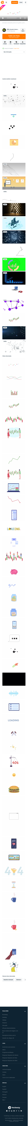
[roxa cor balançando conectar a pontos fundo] (13, 304)
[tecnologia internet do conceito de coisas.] (13, 332)
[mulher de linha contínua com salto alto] (13, 250)
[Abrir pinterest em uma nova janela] (13, 1112)
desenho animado (8, 979)
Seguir (23, 31)
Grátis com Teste (14, 36)
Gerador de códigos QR (8, 1037)
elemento (18, 979)
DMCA (3, 1049)
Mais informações (7, 51)
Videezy (4, 1019)
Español (4, 1090)
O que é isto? (16, 48)
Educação (4, 1025)
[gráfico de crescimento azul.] (13, 277)
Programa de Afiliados (7, 1052)
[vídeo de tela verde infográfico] (13, 263)
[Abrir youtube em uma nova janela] (20, 1112)
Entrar (21, 2)
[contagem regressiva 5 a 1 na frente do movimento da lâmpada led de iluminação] (13, 209)
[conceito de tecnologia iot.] (13, 345)
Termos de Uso (8, 1121)
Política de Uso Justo (13, 1122)
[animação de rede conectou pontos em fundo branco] (13, 100)
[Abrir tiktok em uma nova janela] (15, 1112)
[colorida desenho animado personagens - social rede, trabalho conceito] (13, 291)
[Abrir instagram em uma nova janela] (8, 1112)
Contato (4, 1073)
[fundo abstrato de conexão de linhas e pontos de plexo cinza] (13, 168)
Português (5, 1093)
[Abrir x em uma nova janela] (18, 1112)
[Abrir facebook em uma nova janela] (6, 1112)
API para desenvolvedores (8, 1027)
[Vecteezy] (2, 2)
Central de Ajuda (6, 1070)
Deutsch (4, 1096)
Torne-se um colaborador (8, 1078)
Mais (3, 1101)
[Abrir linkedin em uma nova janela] (11, 1112)
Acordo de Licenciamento (8, 1046)
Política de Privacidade (17, 1121)
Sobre (3, 1076)
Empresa (4, 1022)
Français (4, 1098)
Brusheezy (5, 1014)
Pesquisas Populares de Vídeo (9, 1061)
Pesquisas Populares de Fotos (9, 1059)
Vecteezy (4, 1016)
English (4, 1087)
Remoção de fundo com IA (9, 1034)
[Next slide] (22, 979)
